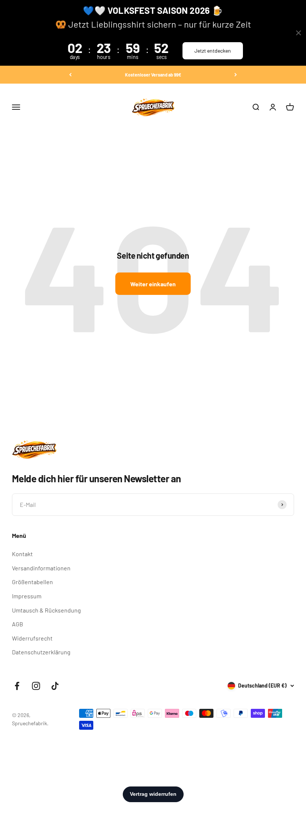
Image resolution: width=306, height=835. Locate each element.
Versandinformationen (41, 567)
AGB (17, 623)
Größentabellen (32, 581)
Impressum (26, 595)
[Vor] (235, 74)
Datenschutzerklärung (41, 651)
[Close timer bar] (299, 33)
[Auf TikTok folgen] (55, 686)
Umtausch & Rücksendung (46, 610)
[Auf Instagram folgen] (36, 686)
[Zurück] (70, 74)
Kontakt (22, 553)
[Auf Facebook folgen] (17, 686)
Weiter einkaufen (153, 283)
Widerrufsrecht (32, 638)
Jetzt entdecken (212, 50)
